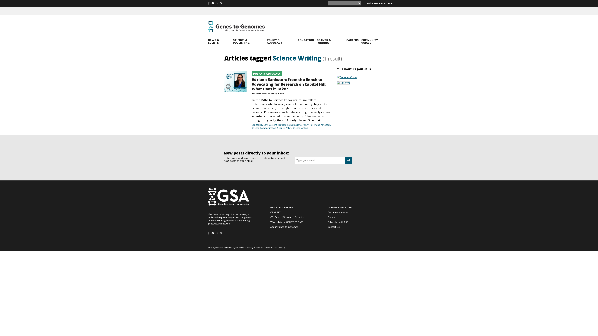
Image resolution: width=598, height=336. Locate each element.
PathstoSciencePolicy (297, 124)
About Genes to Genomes (284, 226)
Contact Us (334, 226)
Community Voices (369, 41)
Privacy (282, 247)
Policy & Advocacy (274, 41)
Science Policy (284, 127)
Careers (352, 40)
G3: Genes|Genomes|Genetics (287, 217)
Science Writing (300, 127)
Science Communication (264, 127)
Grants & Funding (324, 41)
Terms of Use (271, 247)
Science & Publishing (241, 41)
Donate (332, 217)
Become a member (338, 212)
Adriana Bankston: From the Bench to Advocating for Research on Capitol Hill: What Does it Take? (289, 84)
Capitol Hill (257, 124)
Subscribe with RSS (338, 222)
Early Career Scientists (274, 124)
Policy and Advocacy (320, 124)
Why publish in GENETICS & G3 (286, 222)
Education (306, 40)
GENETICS (276, 212)
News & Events (213, 41)
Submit (348, 160)
